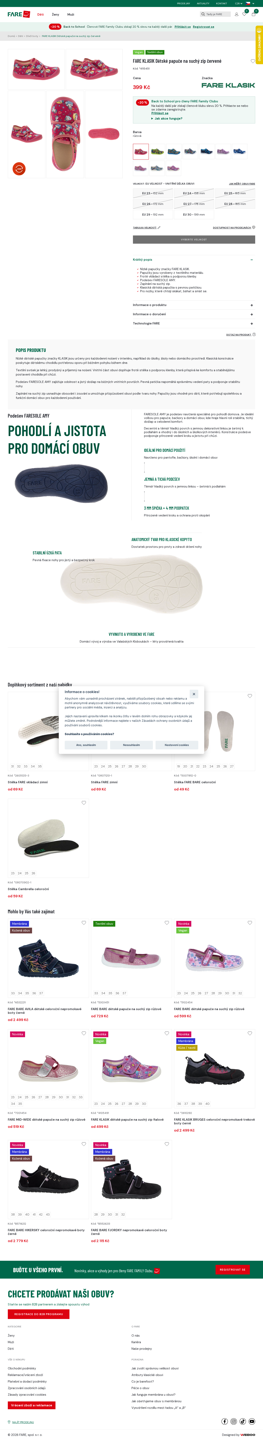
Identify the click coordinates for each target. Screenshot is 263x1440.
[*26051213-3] (48, 731)
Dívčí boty (32, 36)
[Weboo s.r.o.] (247, 1435)
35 (40, 766)
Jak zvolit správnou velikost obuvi (155, 1368)
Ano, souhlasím (86, 745)
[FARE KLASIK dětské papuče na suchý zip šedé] (157, 168)
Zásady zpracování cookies (27, 1395)
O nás (136, 1336)
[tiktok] (243, 1423)
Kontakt (221, 3)
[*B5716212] (48, 1179)
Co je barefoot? (143, 1381)
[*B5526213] (131, 1179)
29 (137, 766)
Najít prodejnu (23, 1422)
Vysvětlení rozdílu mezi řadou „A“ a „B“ (159, 1408)
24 (103, 766)
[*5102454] (214, 958)
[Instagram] (234, 1423)
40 (207, 1104)
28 (130, 766)
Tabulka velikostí (145, 227)
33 (26, 766)
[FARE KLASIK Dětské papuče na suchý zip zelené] (157, 151)
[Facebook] (224, 1423)
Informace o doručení (149, 314)
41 (34, 1215)
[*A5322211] (48, 958)
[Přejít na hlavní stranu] (19, 17)
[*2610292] (214, 1068)
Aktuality (203, 3)
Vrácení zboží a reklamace (31, 1405)
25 (110, 766)
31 (12, 766)
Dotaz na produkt (239, 334)
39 (200, 1104)
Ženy (55, 15)
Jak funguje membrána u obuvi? (153, 1395)
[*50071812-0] (214, 731)
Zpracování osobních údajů (27, 1388)
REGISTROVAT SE (233, 1269)
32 (19, 766)
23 (96, 766)
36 (34, 993)
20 (185, 766)
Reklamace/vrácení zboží (25, 1375)
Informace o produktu (149, 305)
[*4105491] (131, 1068)
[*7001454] (48, 1068)
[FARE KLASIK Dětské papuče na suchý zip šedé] (190, 151)
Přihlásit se (183, 27)
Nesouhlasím (131, 745)
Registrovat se (203, 27)
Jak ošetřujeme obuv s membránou (156, 1401)
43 (48, 1215)
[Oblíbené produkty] (244, 15)
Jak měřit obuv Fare (242, 183)
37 (41, 993)
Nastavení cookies (177, 745)
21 (191, 766)
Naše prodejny (142, 1349)
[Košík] (253, 15)
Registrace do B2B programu (38, 1314)
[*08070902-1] (48, 838)
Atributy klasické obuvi (147, 1375)
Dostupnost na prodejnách (232, 227)
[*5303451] (131, 958)
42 (41, 1215)
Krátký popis (142, 260)
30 (144, 766)
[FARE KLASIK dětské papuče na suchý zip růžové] (140, 168)
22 (198, 766)
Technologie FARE (146, 323)
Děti (40, 15)
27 (123, 766)
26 (116, 766)
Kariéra (136, 1342)
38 (193, 1104)
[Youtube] (252, 1423)
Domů (11, 36)
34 (33, 766)
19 (178, 766)
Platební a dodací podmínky (27, 1381)
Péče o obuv (140, 1388)
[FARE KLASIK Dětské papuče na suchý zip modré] (174, 151)
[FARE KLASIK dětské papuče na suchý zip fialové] (173, 168)
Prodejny (183, 3)
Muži (70, 15)
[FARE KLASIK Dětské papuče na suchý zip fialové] (223, 151)
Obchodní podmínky (22, 1368)
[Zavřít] (194, 694)
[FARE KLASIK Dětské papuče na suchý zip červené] (141, 151)
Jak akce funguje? (168, 118)
